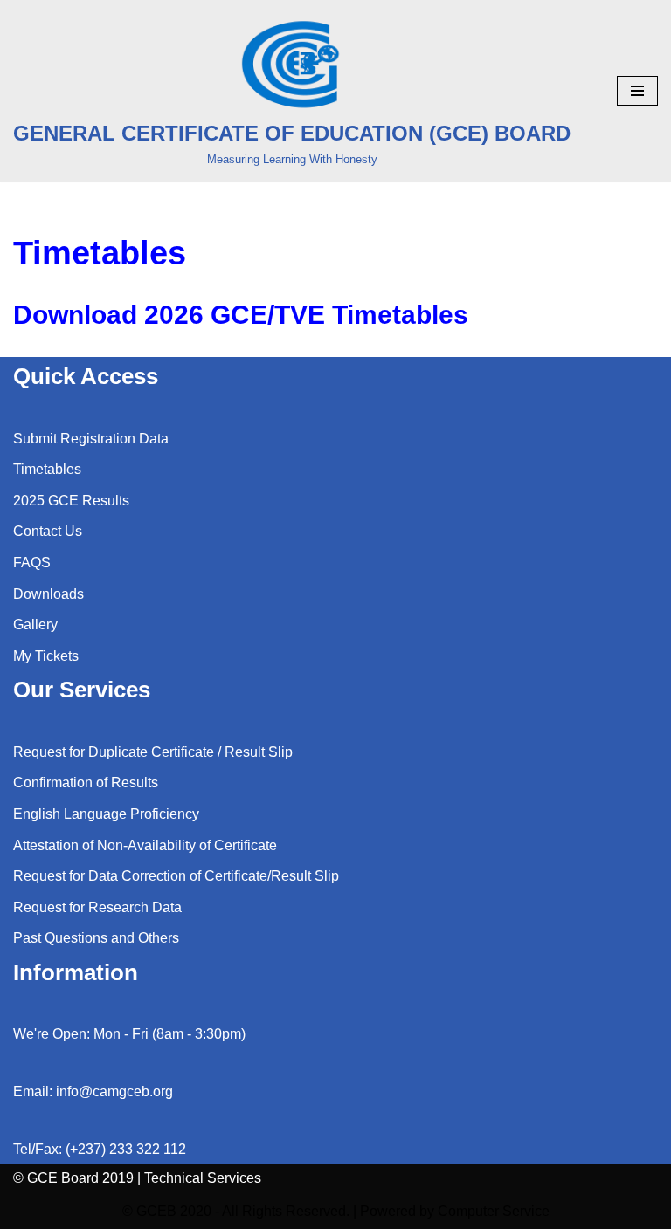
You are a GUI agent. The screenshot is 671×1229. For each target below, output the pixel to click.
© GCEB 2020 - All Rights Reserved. (235, 1211)
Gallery (35, 624)
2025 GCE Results (71, 500)
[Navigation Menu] (637, 91)
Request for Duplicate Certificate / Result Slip (153, 752)
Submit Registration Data (91, 438)
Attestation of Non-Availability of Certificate (145, 845)
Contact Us (47, 531)
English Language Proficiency (106, 814)
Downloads (48, 594)
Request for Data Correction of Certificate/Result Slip (176, 876)
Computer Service (494, 1211)
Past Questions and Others (96, 937)
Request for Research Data (97, 907)
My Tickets (46, 656)
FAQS (32, 562)
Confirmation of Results (85, 782)
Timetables (47, 469)
